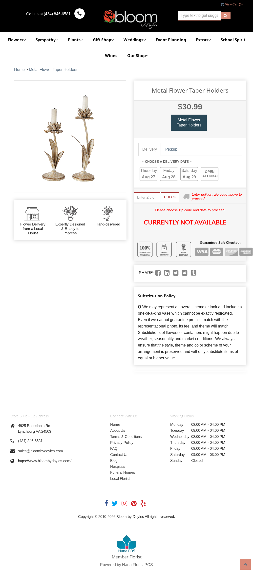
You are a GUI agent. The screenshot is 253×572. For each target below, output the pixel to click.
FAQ (114, 448)
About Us (117, 430)
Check (170, 197)
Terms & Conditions (126, 436)
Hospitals (117, 466)
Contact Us (119, 454)
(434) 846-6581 (30, 441)
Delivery (149, 149)
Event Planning (171, 39)
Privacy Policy (121, 442)
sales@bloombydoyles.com (40, 451)
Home (19, 69)
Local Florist (120, 478)
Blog (113, 460)
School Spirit (233, 39)
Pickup (171, 149)
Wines (111, 55)
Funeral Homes (122, 472)
